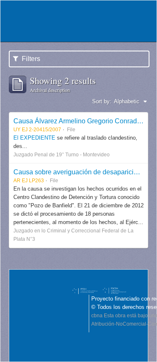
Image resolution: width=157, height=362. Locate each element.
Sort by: (101, 101)
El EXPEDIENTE (34, 138)
